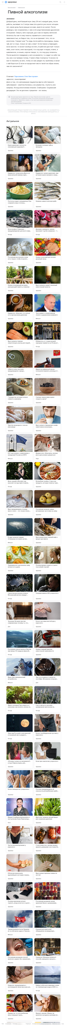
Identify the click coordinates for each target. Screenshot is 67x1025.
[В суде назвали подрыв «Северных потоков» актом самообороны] (19, 531)
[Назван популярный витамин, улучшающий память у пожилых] (19, 279)
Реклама (15, 1023)
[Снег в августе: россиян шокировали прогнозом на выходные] (47, 699)
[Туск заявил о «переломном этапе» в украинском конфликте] (47, 307)
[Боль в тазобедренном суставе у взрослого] (47, 727)
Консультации (12, 7)
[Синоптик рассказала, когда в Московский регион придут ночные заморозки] (19, 587)
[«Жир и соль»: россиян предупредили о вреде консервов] (19, 363)
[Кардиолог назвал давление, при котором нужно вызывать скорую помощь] (47, 167)
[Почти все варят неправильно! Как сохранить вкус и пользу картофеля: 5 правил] (19, 195)
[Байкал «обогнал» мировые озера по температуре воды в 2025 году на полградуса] (47, 979)
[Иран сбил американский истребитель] (19, 671)
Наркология (21, 7)
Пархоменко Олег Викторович (26, 76)
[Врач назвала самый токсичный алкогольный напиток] (47, 279)
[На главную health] (12, 2)
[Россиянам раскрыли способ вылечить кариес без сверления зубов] (19, 951)
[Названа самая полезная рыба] (47, 195)
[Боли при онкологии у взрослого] (47, 755)
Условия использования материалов (41, 1023)
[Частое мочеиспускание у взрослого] (19, 839)
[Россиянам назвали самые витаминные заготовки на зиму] (47, 503)
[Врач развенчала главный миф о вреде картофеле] (47, 531)
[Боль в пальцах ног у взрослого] (19, 783)
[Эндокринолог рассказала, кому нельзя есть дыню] (19, 559)
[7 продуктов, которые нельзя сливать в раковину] (19, 391)
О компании (8, 1023)
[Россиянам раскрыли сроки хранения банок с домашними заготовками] (47, 895)
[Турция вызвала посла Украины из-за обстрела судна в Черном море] (19, 923)
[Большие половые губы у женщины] (47, 139)
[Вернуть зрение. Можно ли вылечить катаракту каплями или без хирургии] (47, 1007)
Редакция (28, 1023)
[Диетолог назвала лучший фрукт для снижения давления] (47, 811)
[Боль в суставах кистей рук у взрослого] (47, 615)
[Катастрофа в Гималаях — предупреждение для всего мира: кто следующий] (19, 223)
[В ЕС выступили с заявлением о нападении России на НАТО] (19, 447)
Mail (3, 1023)
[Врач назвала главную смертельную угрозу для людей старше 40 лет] (19, 335)
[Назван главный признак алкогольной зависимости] (47, 643)
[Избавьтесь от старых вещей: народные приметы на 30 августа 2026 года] (47, 335)
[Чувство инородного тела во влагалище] (19, 419)
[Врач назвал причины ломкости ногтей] (47, 867)
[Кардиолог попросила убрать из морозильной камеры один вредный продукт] (19, 167)
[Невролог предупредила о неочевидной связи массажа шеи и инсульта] (19, 979)
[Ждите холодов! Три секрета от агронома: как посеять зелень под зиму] (19, 699)
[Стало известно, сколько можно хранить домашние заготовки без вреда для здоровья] (47, 839)
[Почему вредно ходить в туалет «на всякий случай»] (47, 559)
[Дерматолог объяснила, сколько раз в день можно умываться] (47, 447)
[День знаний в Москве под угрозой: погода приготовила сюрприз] (19, 475)
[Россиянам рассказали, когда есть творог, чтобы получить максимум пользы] (19, 251)
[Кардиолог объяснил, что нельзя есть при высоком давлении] (19, 307)
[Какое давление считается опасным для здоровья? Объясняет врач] (19, 139)
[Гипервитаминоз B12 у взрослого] (47, 587)
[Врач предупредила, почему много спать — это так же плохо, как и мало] (19, 503)
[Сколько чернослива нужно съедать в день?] (47, 391)
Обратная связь (56, 1023)
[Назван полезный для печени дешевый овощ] (47, 251)
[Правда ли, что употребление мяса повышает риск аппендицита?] (19, 1007)
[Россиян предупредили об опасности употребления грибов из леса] (47, 783)
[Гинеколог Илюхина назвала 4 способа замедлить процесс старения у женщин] (47, 951)
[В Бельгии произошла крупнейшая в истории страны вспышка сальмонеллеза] (19, 867)
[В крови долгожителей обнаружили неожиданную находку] (47, 923)
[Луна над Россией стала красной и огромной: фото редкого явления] (19, 727)
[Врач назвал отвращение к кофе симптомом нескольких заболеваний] (47, 419)
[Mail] (6, 2)
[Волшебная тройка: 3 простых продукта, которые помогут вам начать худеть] (47, 475)
